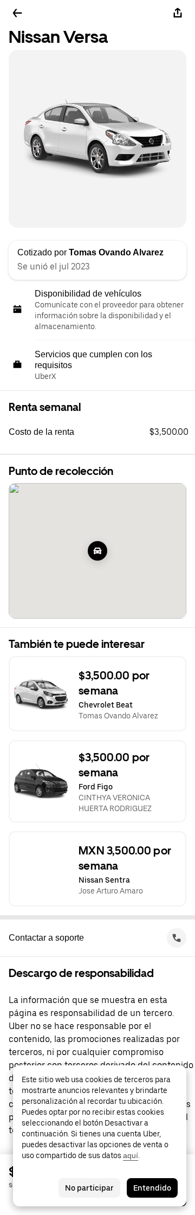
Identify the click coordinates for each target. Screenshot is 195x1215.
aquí (130, 1155)
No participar (89, 1188)
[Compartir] (178, 13)
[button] (102, 432)
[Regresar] (17, 13)
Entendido (152, 1188)
